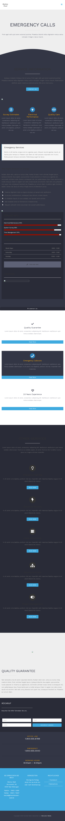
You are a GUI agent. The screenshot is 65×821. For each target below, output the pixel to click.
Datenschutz (53, 784)
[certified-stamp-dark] (32, 652)
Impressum (53, 780)
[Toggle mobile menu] (62, 4)
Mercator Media (46, 816)
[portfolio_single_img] (2, 211)
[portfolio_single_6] (2, 99)
